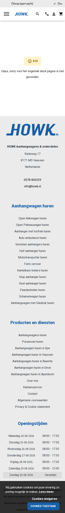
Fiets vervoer (32, 264)
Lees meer (46, 491)
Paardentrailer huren (32, 290)
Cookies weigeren (44, 499)
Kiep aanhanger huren (32, 277)
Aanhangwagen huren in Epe (32, 348)
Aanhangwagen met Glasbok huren (32, 303)
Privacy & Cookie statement (32, 406)
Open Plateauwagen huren (32, 225)
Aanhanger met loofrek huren (32, 231)
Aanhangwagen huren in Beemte (32, 361)
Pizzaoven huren (32, 341)
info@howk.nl (32, 186)
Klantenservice (32, 387)
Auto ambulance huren (32, 238)
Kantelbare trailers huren (32, 270)
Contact (32, 393)
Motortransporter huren (32, 257)
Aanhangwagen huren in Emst (32, 367)
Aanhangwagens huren (32, 335)
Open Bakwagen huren (33, 218)
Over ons (32, 380)
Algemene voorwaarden (32, 400)
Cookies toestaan (43, 506)
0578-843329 (32, 180)
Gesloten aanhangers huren (33, 244)
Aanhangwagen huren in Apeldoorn (32, 374)
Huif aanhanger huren (32, 251)
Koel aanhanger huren (32, 283)
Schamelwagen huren (32, 296)
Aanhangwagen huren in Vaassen (32, 354)
